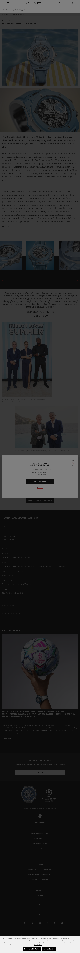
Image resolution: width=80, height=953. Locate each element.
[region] (40, 944)
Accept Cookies (49, 949)
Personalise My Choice (31, 949)
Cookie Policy (38, 945)
